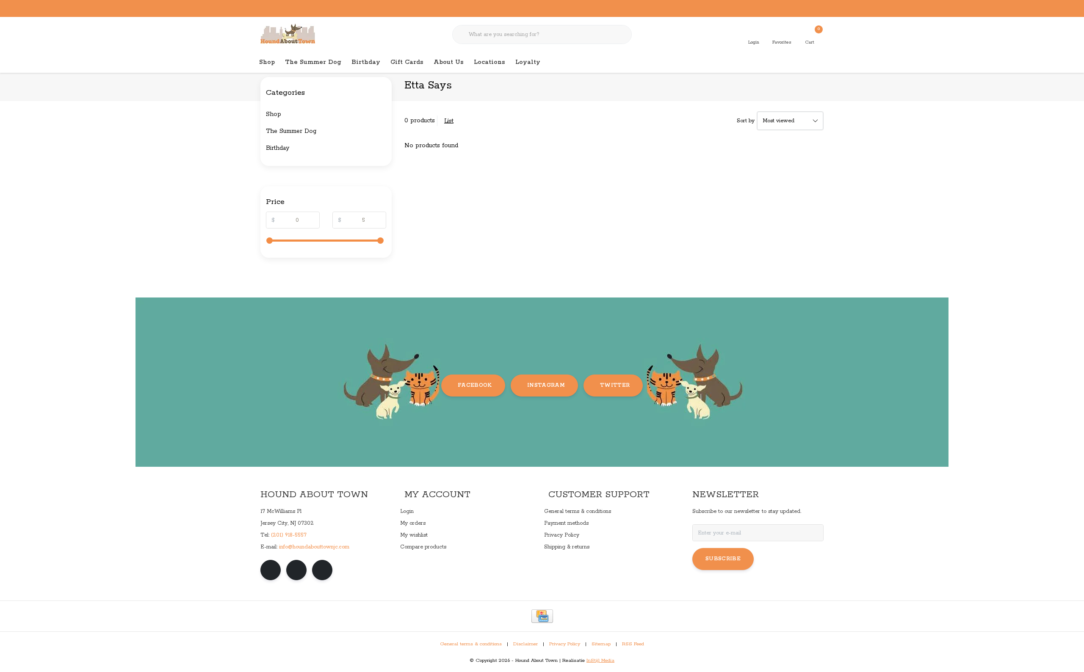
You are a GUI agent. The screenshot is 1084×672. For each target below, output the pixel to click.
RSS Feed (633, 644)
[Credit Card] (542, 616)
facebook (475, 385)
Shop (267, 62)
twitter (615, 385)
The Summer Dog (313, 62)
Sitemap (601, 644)
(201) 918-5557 (289, 535)
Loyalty (527, 62)
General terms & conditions (471, 644)
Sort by (746, 121)
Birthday (365, 62)
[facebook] (270, 570)
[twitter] (322, 570)
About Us (449, 62)
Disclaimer (525, 644)
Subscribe (723, 559)
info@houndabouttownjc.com (314, 547)
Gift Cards (406, 62)
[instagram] (296, 570)
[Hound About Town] (287, 34)
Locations (489, 62)
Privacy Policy (564, 644)
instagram (546, 385)
